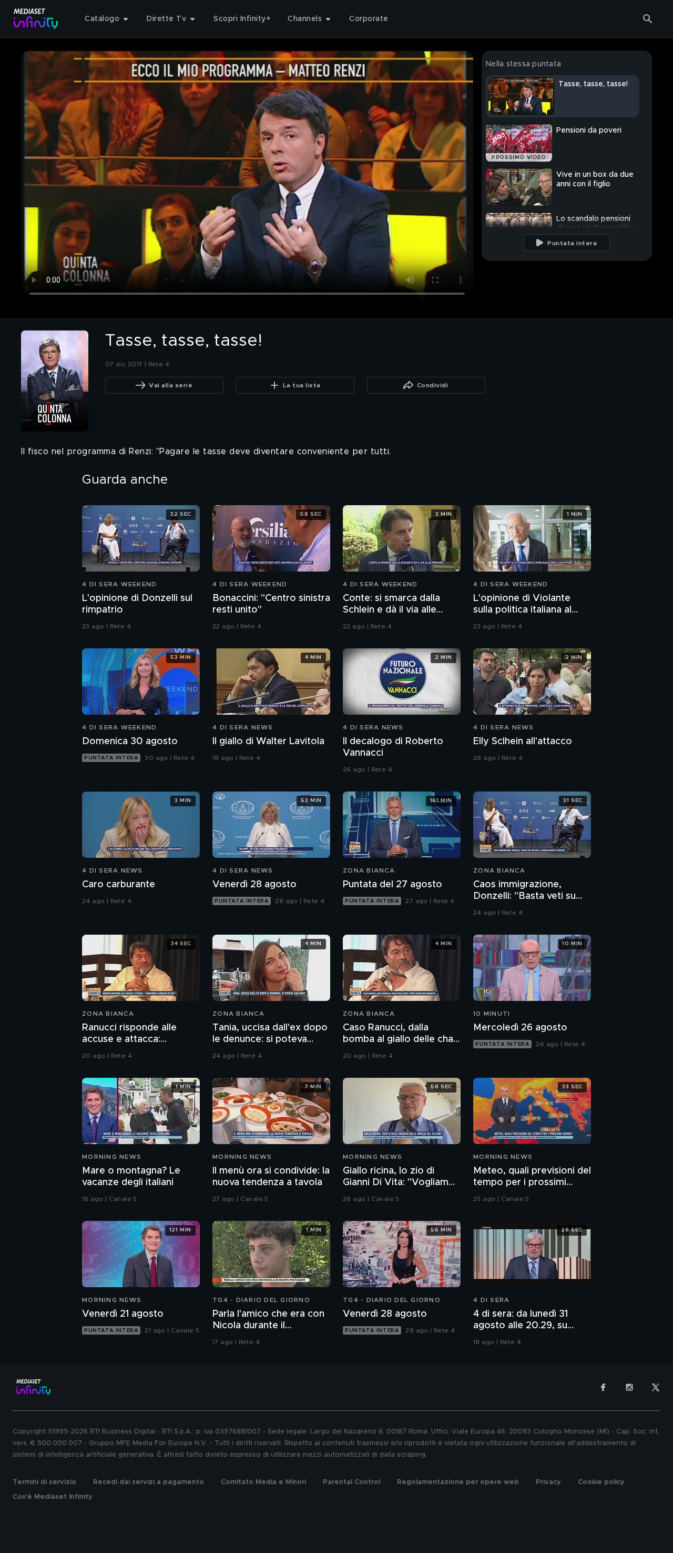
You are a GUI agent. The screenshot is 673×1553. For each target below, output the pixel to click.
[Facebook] (603, 1387)
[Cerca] (647, 19)
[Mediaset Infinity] (36, 18)
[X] (655, 1387)
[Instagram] (629, 1387)
